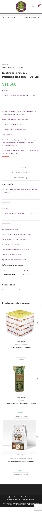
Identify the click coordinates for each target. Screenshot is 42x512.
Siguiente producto (30, 17)
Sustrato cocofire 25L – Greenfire (21, 461)
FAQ (22, 497)
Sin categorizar (21, 458)
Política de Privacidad (13, 499)
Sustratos (20, 67)
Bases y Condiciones (28, 499)
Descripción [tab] (21, 168)
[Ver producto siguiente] (38, 17)
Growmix (13, 67)
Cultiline (17, 345)
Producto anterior (11, 17)
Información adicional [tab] (21, 173)
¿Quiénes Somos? (13, 497)
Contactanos (29, 497)
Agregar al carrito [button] (21, 416)
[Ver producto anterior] (3, 17)
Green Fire (13, 458)
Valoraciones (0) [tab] (21, 178)
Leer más (21, 359)
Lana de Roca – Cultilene (21, 347)
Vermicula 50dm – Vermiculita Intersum (21, 403)
